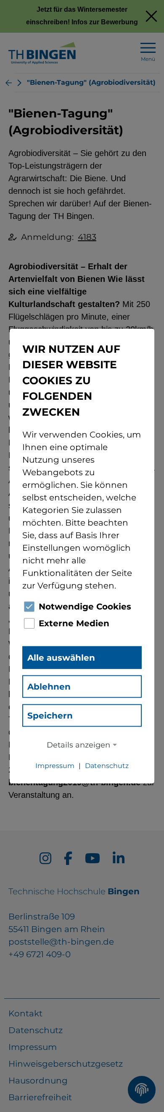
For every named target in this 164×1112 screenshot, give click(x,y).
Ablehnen (49, 687)
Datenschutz (107, 766)
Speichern (50, 716)
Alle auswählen (61, 658)
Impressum (54, 766)
